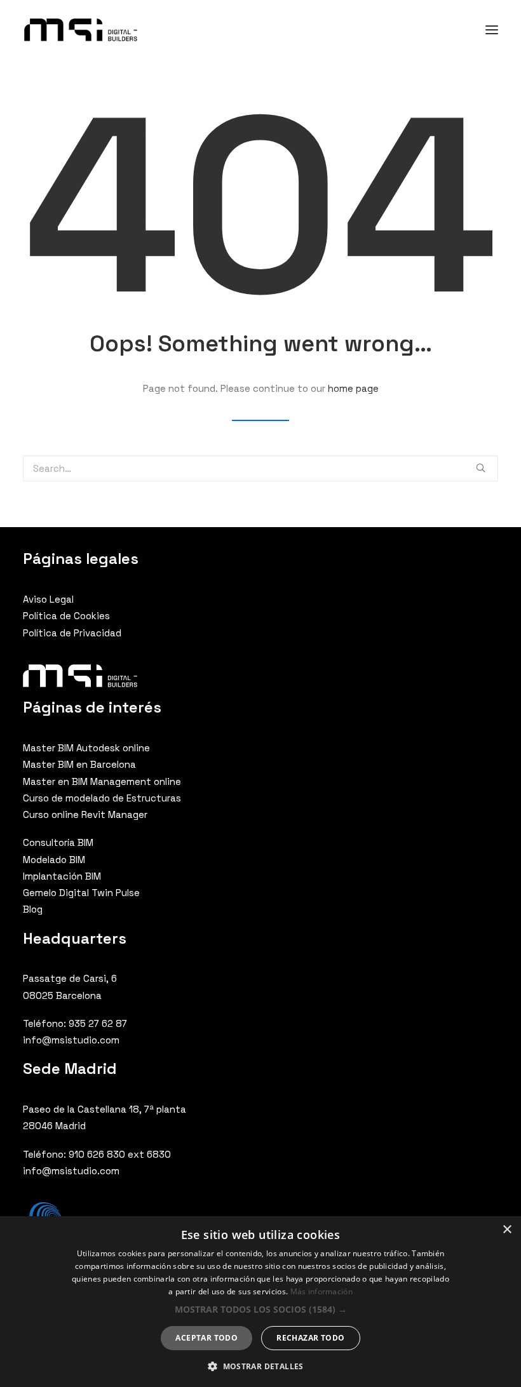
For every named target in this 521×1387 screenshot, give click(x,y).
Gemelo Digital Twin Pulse (81, 893)
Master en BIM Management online (102, 781)
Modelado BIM (54, 860)
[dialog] (260, 1301)
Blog (33, 909)
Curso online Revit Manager (85, 814)
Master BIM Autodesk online (86, 748)
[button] (261, 1309)
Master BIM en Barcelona (79, 764)
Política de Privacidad (72, 633)
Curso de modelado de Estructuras (102, 798)
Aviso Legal (48, 599)
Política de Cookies (66, 616)
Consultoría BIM (58, 842)
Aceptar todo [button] (206, 1337)
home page (353, 388)
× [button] (506, 1230)
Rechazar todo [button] (310, 1337)
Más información (321, 1291)
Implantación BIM (62, 876)
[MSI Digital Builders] (81, 30)
